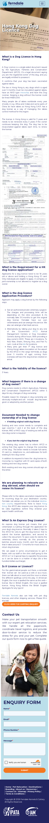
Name (7, 709)
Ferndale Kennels (10, 596)
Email (6, 719)
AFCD (35, 331)
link (24, 344)
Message (8, 741)
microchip (24, 92)
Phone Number (11, 730)
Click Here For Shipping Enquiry (21, 604)
